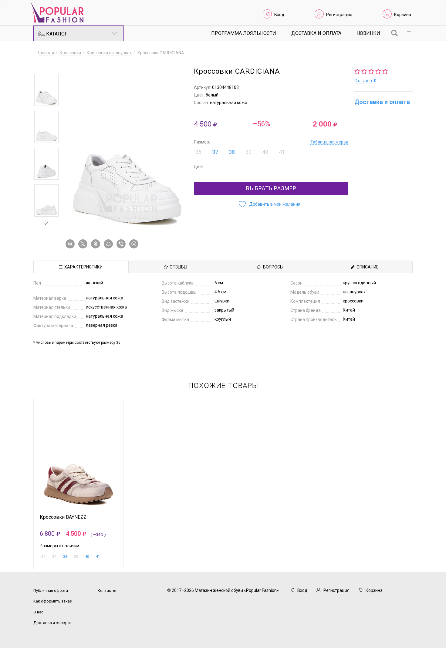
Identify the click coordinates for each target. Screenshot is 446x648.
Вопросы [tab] (272, 267)
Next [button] (45, 223)
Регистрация (339, 14)
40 (87, 557)
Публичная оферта (50, 590)
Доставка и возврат (52, 622)
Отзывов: (365, 80)
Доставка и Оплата (316, 33)
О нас (38, 612)
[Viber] (122, 243)
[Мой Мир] (109, 243)
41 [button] (282, 152)
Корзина (402, 14)
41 (98, 557)
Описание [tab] (367, 267)
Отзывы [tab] (177, 267)
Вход (279, 14)
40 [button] (265, 152)
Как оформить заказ (52, 601)
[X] (84, 243)
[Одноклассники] (97, 243)
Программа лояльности (243, 33)
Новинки (368, 33)
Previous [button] (45, 65)
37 (215, 152)
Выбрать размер (271, 188)
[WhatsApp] (135, 243)
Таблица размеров (329, 142)
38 (232, 152)
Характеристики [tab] (83, 267)
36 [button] (198, 152)
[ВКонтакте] (71, 243)
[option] (46, 90)
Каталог (56, 34)
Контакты (107, 590)
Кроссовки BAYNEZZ (63, 517)
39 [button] (248, 152)
